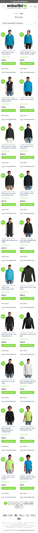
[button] (3, 6)
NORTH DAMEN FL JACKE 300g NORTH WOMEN (28, 53)
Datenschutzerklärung (18, 524)
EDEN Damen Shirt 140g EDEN (28, 288)
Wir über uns (27, 527)
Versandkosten (10, 72)
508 (26, 503)
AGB (25, 523)
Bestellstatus (11, 527)
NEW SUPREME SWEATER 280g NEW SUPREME (28, 382)
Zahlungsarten (7, 523)
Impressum (32, 523)
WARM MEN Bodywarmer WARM (10, 241)
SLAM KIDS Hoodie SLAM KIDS (28, 335)
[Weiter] (21, 506)
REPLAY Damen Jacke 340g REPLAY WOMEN (9, 147)
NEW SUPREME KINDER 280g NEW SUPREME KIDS (7, 430)
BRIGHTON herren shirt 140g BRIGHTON (9, 335)
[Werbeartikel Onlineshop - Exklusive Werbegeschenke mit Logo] (17, 6)
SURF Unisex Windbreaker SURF (8, 288)
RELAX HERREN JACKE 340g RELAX (27, 194)
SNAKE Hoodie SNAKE (27, 99)
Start (16, 13)
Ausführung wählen (8, 63)
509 (31, 503)
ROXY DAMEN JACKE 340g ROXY (26, 147)
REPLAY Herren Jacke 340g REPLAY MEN (9, 194)
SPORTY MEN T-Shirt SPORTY (8, 478)
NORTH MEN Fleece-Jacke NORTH (8, 53)
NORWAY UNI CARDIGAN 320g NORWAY (9, 100)
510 (17, 507)
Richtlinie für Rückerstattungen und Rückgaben (19, 526)
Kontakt (19, 527)
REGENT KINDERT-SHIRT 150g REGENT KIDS (27, 429)
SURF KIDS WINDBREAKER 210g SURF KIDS (28, 241)
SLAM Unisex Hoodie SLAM (8, 382)
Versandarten (17, 523)
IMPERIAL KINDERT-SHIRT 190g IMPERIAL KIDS (28, 478)
